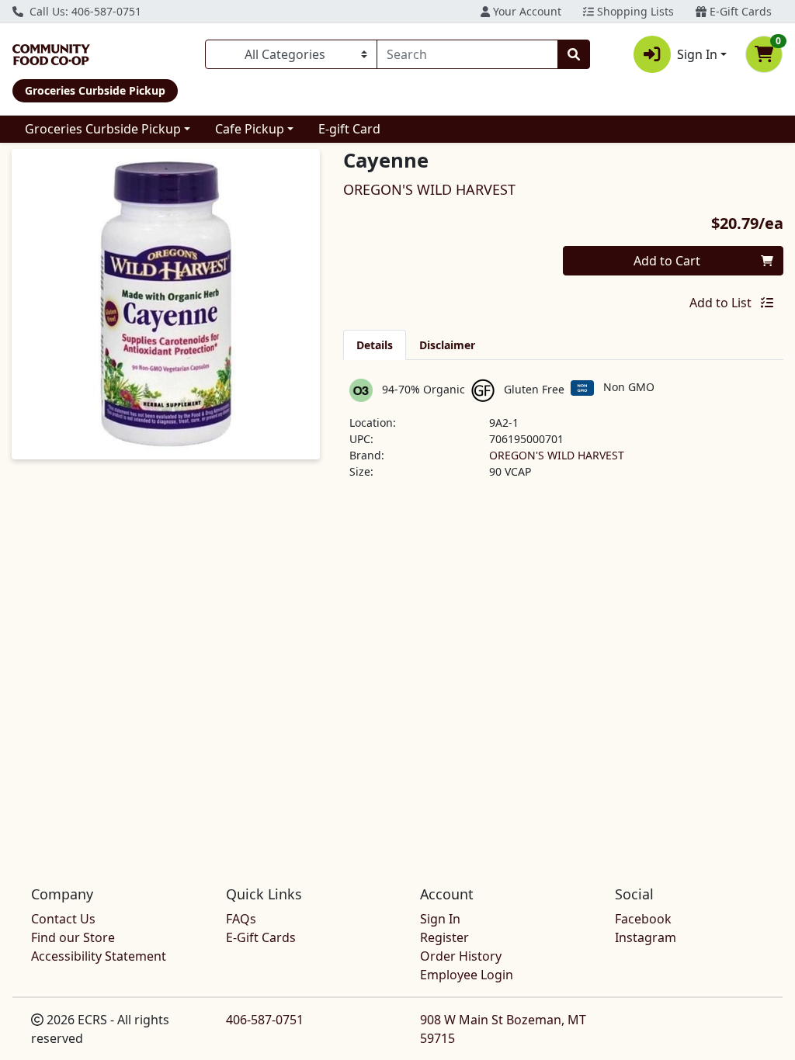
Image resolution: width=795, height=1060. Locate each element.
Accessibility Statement (98, 956)
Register (444, 937)
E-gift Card (349, 128)
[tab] (374, 344)
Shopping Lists (634, 11)
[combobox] (467, 54)
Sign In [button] (697, 54)
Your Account (525, 11)
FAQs (241, 918)
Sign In (440, 918)
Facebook (643, 918)
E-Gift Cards (739, 11)
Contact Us (63, 918)
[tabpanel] (563, 435)
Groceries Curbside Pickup (103, 128)
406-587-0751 (265, 1019)
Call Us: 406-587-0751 (83, 11)
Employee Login (466, 974)
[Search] (573, 54)
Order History (461, 956)
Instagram (645, 937)
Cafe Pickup (249, 128)
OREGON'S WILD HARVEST (556, 455)
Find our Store (73, 937)
